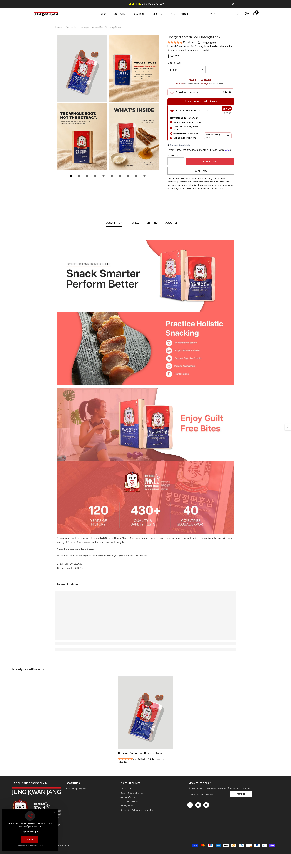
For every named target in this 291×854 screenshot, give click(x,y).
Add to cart (210, 161)
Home (58, 27)
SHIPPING (152, 222)
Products (71, 27)
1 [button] (71, 176)
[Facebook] (190, 805)
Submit (241, 794)
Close (233, 4)
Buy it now (200, 170)
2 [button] (79, 176)
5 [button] (103, 176)
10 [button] (144, 176)
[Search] (225, 13)
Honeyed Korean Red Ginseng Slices (140, 753)
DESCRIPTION (114, 222)
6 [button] (112, 176)
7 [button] (120, 176)
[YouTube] (206, 805)
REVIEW (134, 222)
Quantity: (173, 155)
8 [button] (128, 176)
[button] (174, 42)
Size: (174, 62)
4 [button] (95, 176)
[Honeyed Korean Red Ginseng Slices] (145, 712)
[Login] (247, 13)
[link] (73, 643)
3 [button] (87, 176)
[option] (82, 102)
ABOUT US (171, 222)
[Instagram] (198, 805)
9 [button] (136, 176)
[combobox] (223, 13)
